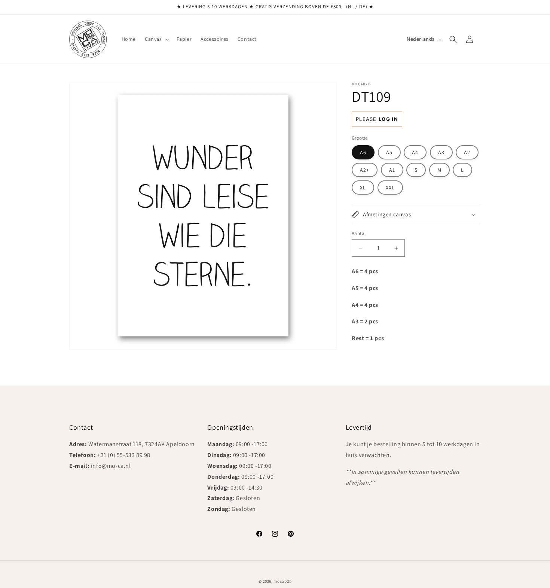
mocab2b (282, 581)
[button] (156, 39)
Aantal (359, 233)
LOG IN (388, 119)
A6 (363, 152)
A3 (441, 152)
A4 (415, 152)
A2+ (364, 170)
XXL (390, 187)
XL (363, 187)
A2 (467, 152)
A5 (389, 152)
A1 (392, 170)
